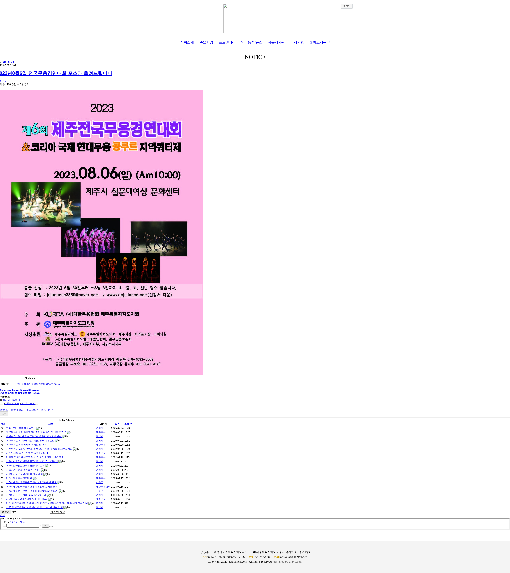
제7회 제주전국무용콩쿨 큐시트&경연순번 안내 (31, 482)
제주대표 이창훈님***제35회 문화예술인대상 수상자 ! (34, 457)
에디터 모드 (27, 403)
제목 (50, 423)
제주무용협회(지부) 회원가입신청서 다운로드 (30, 440)
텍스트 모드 (11, 403)
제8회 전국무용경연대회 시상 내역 (24, 474)
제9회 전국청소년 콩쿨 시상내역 (23, 469)
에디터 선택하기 (11, 400)
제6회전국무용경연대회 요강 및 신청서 (27, 499)
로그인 (346, 6)
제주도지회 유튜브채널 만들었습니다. (26, 453)
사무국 (99, 482)
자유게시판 (276, 42)
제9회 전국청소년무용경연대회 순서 (25, 465)
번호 (3, 423)
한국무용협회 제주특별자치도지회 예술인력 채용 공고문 (36, 432)
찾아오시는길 (319, 42)
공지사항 (297, 42)
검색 (14, 511)
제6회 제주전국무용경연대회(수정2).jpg (38, 384)
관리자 (99, 428)
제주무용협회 (103, 486)
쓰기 (2, 515)
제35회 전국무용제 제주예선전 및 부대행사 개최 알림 (34, 507)
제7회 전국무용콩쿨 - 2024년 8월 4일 (26, 495)
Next (23, 522)
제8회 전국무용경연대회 (19, 478)
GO (45, 525)
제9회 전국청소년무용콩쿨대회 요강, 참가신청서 (32, 461)
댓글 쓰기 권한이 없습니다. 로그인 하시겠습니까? (26, 409)
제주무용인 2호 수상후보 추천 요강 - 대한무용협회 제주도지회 (39, 448)
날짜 (117, 423)
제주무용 (101, 432)
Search (5, 511)
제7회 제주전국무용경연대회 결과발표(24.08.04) (32, 490)
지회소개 (187, 42)
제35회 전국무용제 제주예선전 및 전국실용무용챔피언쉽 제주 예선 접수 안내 (47, 503)
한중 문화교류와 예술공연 (20, 428)
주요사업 (206, 42)
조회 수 (128, 423)
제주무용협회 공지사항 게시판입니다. (26, 444)
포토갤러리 (227, 42)
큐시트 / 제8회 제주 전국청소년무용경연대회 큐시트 (34, 436)
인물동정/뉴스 (251, 42)
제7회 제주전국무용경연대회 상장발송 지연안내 (31, 486)
